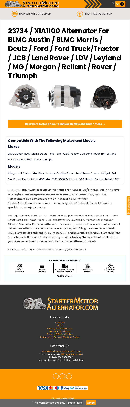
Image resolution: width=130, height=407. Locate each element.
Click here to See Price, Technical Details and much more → (65, 124)
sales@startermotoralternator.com (61, 351)
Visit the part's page (21, 249)
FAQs (60, 325)
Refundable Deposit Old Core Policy (60, 337)
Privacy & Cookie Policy (60, 328)
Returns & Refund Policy (60, 334)
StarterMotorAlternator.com (26, 203)
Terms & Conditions (60, 331)
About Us (60, 322)
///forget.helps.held (72, 354)
